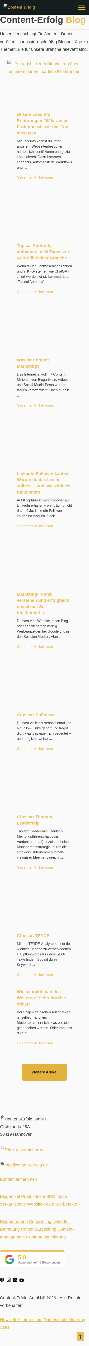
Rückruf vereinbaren (24, 1149)
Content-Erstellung (38, 1229)
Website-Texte (40, 1204)
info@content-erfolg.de (26, 1165)
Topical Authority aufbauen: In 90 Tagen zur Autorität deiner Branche (43, 251)
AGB (4, 1327)
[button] (80, 1336)
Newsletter (10, 1319)
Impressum (31, 1319)
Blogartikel (10, 1196)
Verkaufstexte (13, 1204)
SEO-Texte (56, 1196)
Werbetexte (66, 1204)
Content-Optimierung (46, 1237)
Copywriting (40, 1221)
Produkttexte (33, 1196)
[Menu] (81, 7)
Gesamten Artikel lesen (35, 177)
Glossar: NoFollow (36, 714)
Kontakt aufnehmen (18, 1179)
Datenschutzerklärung (64, 1319)
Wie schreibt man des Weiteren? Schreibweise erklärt (41, 997)
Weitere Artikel (44, 1072)
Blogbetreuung (14, 1221)
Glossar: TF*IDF (33, 935)
